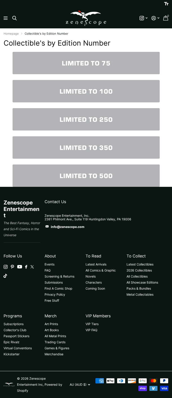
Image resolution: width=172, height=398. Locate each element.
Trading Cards (55, 342)
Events (49, 264)
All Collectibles (137, 276)
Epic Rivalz (11, 342)
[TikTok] (5, 276)
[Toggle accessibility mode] (166, 4)
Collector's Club (15, 330)
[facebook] (26, 267)
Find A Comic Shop (58, 288)
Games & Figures (57, 348)
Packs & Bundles (139, 288)
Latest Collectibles (140, 264)
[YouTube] (19, 266)
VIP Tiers (92, 324)
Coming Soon (95, 288)
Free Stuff (52, 300)
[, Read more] (143, 18)
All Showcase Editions (142, 282)
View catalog (6, 18)
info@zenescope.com (67, 227)
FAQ (48, 270)
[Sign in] (155, 18)
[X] (32, 266)
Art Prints (51, 324)
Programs (13, 316)
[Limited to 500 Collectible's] (86, 175)
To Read (93, 256)
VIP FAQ (91, 330)
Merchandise (54, 354)
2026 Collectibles (139, 270)
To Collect (136, 256)
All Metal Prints (55, 336)
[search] (14, 18)
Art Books (52, 330)
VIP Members (98, 316)
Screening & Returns (59, 276)
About (50, 256)
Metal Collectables (140, 294)
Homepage (11, 33)
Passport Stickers (16, 336)
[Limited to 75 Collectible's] (86, 63)
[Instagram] (6, 267)
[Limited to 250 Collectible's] (86, 119)
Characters (94, 282)
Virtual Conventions (18, 348)
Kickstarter (11, 354)
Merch (51, 316)
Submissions (54, 282)
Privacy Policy (55, 294)
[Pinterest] (12, 267)
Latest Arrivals (96, 264)
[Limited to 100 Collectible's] (86, 91)
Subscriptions (14, 324)
